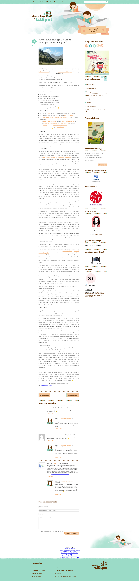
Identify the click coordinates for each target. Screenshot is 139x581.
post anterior (44, 395)
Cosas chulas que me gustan (95, 95)
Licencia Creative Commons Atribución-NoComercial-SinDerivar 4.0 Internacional (94, 294)
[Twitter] (94, 46)
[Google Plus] (86, 46)
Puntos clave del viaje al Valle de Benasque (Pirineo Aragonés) (55, 41)
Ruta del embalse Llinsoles (60, 125)
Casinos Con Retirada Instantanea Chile (69, 550)
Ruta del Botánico (69, 115)
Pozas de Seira (60, 127)
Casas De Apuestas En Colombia (69, 553)
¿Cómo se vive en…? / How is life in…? (67, 576)
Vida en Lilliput (45, 2)
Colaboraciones (91, 88)
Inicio (35, 2)
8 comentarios (43, 45)
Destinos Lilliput (91, 99)
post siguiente (72, 395)
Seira (49, 113)
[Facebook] (90, 46)
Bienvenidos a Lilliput (46, 385)
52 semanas (90, 84)
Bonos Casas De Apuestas (69, 551)
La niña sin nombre (58, 434)
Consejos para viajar (92, 92)
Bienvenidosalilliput (66, 418)
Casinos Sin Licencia (69, 548)
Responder (50, 413)
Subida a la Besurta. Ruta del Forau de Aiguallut (56, 117)
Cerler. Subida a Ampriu (49, 121)
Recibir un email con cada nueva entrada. (51, 531)
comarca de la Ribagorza (65, 72)
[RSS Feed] (102, 46)
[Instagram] (98, 46)
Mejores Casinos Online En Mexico (69, 557)
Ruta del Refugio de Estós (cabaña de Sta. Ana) (56, 123)
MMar (54, 463)
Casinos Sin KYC (69, 554)
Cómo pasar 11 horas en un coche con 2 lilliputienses (56, 157)
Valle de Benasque (44, 72)
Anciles (45, 125)
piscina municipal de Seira (68, 121)
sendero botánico (67, 251)
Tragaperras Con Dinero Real (69, 556)
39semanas (98, 234)
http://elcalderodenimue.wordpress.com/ (60, 474)
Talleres (88, 102)
